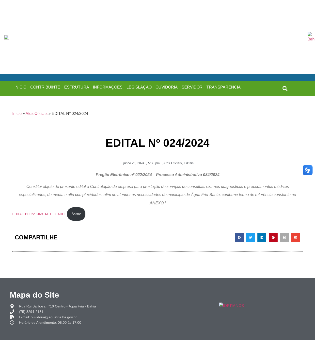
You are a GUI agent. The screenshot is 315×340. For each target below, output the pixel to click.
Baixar (76, 214)
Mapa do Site (34, 294)
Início (17, 113)
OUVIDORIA (167, 87)
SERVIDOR (192, 87)
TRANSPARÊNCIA (223, 87)
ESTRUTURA (76, 87)
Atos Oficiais (36, 113)
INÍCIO (20, 87)
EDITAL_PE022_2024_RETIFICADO (38, 214)
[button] (285, 88)
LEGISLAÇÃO (139, 87)
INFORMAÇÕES (108, 87)
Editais (189, 163)
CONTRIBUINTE (45, 87)
